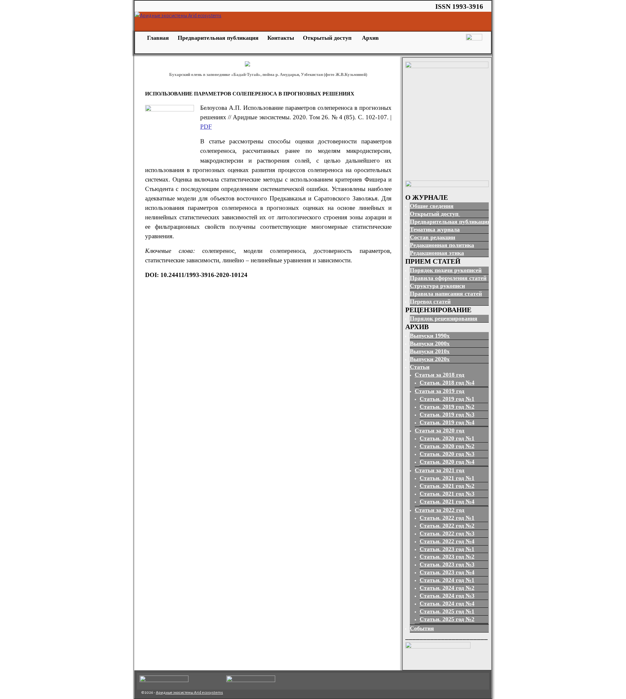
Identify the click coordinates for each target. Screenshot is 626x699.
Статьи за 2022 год (439, 510)
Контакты (280, 38)
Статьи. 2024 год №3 (447, 595)
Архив (370, 38)
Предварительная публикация (218, 38)
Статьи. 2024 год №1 (447, 580)
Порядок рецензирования (443, 318)
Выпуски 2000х (430, 343)
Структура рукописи (437, 286)
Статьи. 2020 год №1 (447, 438)
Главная (157, 38)
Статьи (419, 367)
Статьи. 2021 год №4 (447, 501)
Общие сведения (432, 206)
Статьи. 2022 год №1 (447, 518)
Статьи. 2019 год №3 (447, 414)
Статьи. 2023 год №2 (447, 556)
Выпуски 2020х (430, 359)
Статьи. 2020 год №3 (447, 454)
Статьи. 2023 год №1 (447, 549)
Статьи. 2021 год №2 (447, 486)
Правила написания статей (446, 293)
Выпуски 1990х (430, 335)
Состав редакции (432, 237)
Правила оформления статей (448, 278)
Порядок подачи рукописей (446, 270)
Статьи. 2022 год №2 (447, 525)
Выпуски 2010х (430, 351)
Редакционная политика (442, 245)
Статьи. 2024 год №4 (447, 603)
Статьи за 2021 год (439, 470)
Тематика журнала (435, 229)
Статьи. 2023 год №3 (447, 564)
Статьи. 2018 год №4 (447, 382)
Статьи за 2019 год (439, 391)
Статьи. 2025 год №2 (447, 619)
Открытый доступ (328, 38)
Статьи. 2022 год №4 (447, 541)
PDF (206, 126)
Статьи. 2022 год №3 (447, 533)
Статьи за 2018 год (439, 374)
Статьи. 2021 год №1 (447, 478)
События (422, 628)
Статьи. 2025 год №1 (447, 611)
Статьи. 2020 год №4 (447, 462)
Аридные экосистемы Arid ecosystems (189, 693)
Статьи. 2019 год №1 (447, 399)
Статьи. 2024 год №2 (447, 588)
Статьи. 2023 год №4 (447, 572)
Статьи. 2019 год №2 (447, 406)
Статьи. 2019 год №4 (447, 422)
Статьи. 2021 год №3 (447, 493)
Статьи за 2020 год (439, 430)
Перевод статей (430, 301)
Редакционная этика (437, 253)
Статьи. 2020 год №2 (447, 446)
